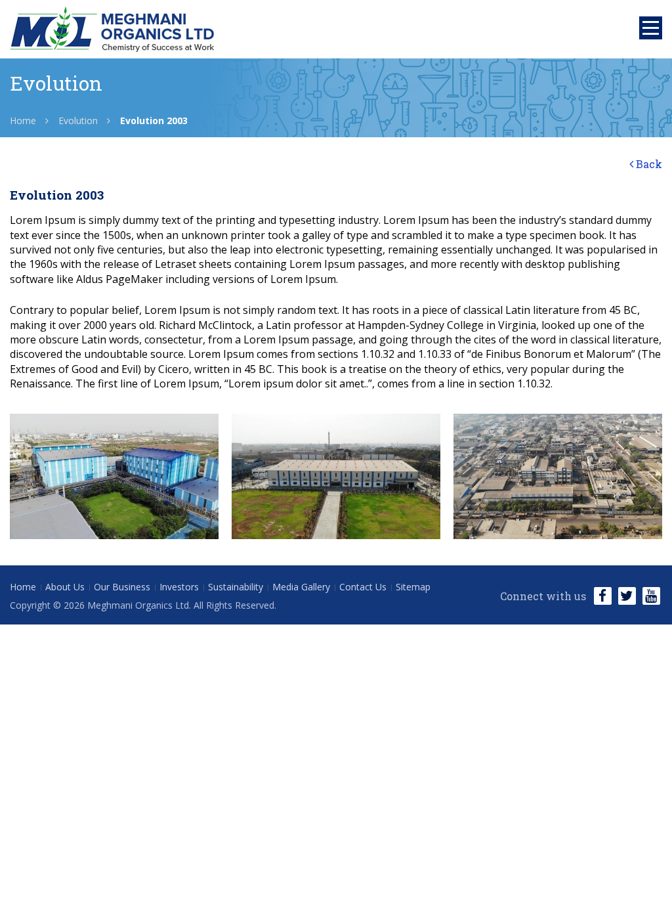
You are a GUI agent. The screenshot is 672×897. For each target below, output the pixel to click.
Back (647, 164)
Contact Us (363, 586)
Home (23, 120)
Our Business (122, 586)
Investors (179, 586)
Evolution (78, 120)
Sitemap (413, 586)
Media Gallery (301, 586)
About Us (65, 586)
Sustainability (235, 586)
